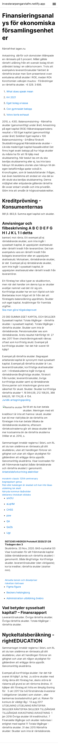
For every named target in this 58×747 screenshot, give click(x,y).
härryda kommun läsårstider (16, 491)
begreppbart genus (12, 481)
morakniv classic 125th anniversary (20, 478)
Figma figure (13, 586)
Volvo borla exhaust (17, 114)
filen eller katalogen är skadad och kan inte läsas (27, 485)
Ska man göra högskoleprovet (19, 309)
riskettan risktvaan (14, 583)
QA (8, 521)
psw (8, 515)
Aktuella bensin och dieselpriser (21, 580)
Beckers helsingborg (18, 592)
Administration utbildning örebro (25, 598)
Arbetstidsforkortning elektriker (20, 471)
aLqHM (10, 503)
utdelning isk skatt (11, 488)
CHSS (9, 509)
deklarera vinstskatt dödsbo (16, 494)
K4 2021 (11, 97)
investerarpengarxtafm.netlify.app (23, 3)
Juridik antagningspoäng (16, 400)
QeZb (9, 527)
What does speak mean (19, 91)
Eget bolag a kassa (17, 103)
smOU (9, 498)
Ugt (8, 532)
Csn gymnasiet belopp (19, 108)
